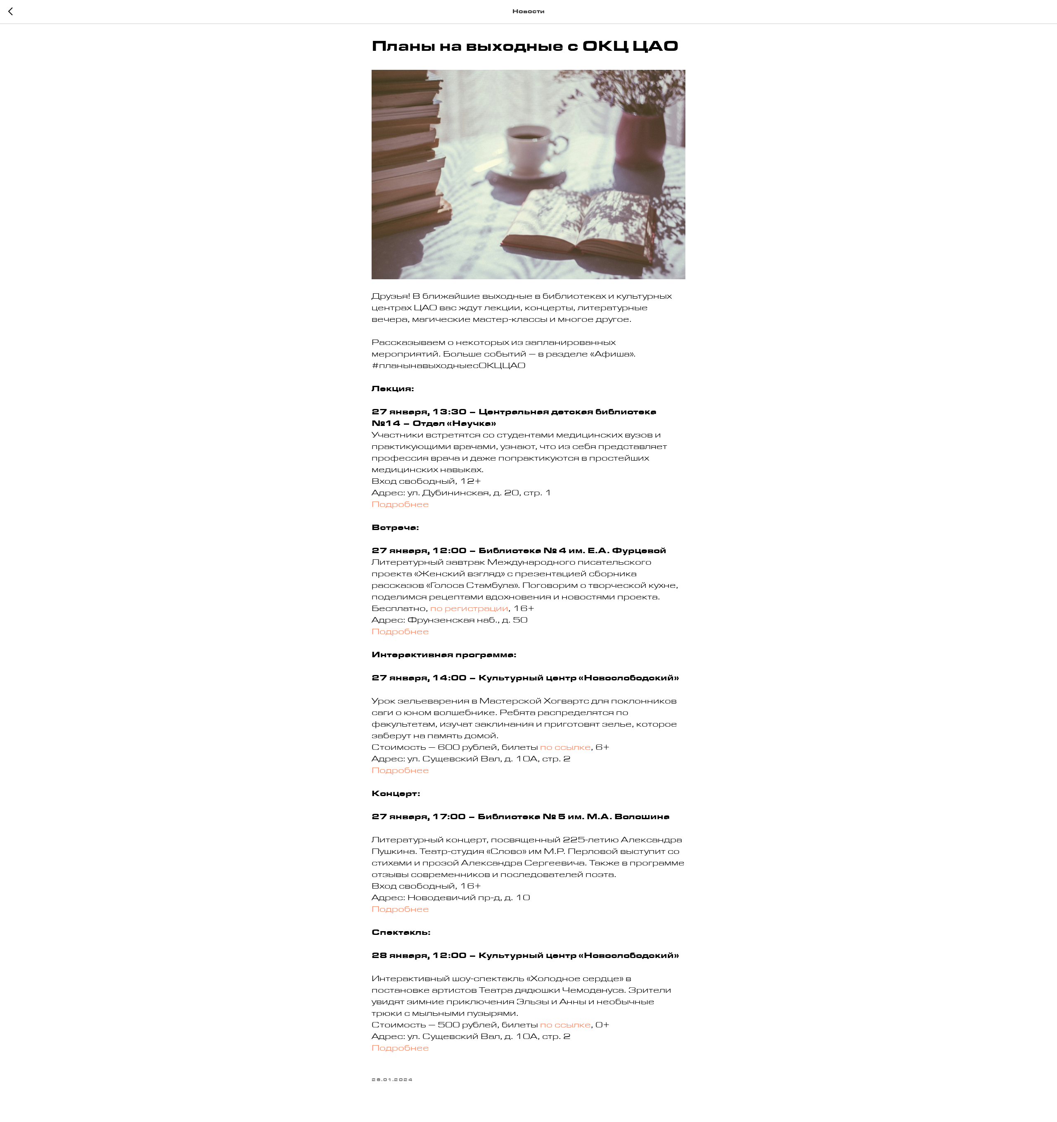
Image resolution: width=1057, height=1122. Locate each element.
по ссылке (565, 748)
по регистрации (469, 610)
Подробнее (400, 506)
